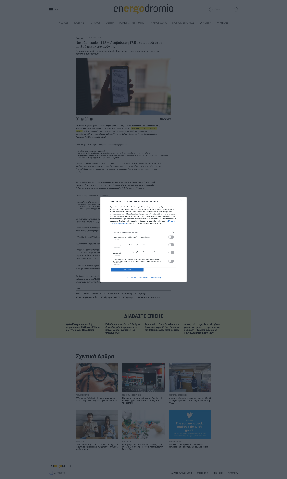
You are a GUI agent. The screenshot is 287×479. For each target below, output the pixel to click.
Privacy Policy (156, 277)
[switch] (171, 237)
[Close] (182, 201)
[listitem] (143, 232)
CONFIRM (127, 269)
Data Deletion (131, 277)
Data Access (143, 277)
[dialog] (143, 239)
